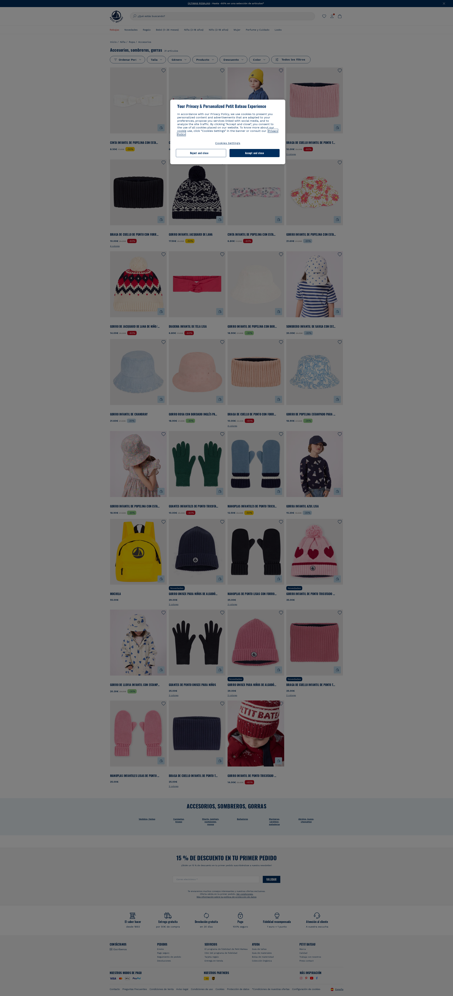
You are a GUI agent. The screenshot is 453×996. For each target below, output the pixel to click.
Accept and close (254, 153)
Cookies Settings (227, 143)
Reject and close (199, 153)
